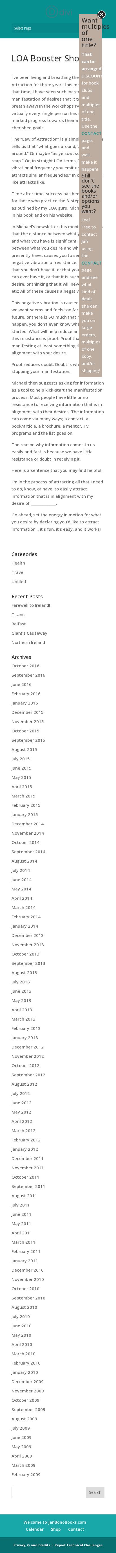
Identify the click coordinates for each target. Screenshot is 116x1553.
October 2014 (25, 842)
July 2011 (21, 1205)
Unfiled (19, 581)
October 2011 (25, 1177)
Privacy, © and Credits (32, 1545)
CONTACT (92, 133)
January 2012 (25, 1149)
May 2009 (21, 1446)
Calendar (35, 1529)
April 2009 (22, 1456)
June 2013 (22, 991)
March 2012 (23, 1130)
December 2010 (28, 1270)
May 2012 (21, 1112)
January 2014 (25, 926)
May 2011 (21, 1223)
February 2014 (26, 916)
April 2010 (22, 1344)
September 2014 (28, 851)
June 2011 (22, 1214)
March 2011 (23, 1242)
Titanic (19, 614)
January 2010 (25, 1372)
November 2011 (28, 1167)
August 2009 (24, 1418)
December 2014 (28, 824)
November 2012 (28, 1056)
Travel (18, 572)
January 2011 (25, 1260)
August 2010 (24, 1307)
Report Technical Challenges (78, 1545)
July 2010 (21, 1316)
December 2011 (28, 1158)
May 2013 (21, 1000)
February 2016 (26, 693)
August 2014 (24, 861)
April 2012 (22, 1121)
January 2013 (25, 1037)
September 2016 (28, 675)
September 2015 (28, 740)
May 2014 (21, 889)
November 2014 (28, 833)
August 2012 (24, 1084)
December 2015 (28, 712)
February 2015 (26, 805)
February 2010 (26, 1363)
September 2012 (28, 1074)
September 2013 (28, 963)
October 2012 (25, 1065)
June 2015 (22, 768)
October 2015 (25, 731)
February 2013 (26, 1028)
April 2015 (22, 786)
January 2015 (25, 814)
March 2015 (23, 796)
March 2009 (23, 1465)
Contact (76, 1529)
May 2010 (21, 1335)
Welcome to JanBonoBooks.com (55, 1522)
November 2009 (28, 1391)
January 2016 (25, 703)
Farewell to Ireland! (31, 605)
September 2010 (28, 1298)
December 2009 (28, 1381)
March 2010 (23, 1353)
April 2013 (22, 1009)
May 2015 (21, 777)
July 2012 (21, 1093)
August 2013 (24, 972)
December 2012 (28, 1047)
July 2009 (21, 1428)
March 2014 (23, 907)
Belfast (19, 623)
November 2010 (28, 1279)
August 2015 (24, 749)
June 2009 (22, 1437)
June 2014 (22, 879)
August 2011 (24, 1195)
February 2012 (26, 1140)
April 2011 (22, 1233)
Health (18, 563)
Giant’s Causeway (29, 633)
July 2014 (21, 870)
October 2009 (25, 1400)
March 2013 (23, 1019)
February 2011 (26, 1251)
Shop (56, 1529)
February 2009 (26, 1474)
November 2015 (28, 721)
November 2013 (28, 944)
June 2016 (22, 684)
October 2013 (25, 954)
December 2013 (28, 935)
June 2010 (22, 1325)
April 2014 (22, 898)
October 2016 (25, 665)
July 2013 (21, 982)
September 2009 (28, 1409)
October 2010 (25, 1288)
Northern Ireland (28, 642)
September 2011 (28, 1186)
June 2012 (22, 1102)
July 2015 (21, 758)
